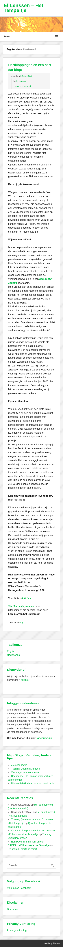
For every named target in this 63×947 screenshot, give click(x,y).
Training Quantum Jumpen (25, 768)
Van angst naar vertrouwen (25, 772)
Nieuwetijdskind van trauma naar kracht (32, 783)
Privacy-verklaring (17, 930)
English (11, 651)
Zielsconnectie (19, 765)
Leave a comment (22, 86)
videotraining (44, 738)
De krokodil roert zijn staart (22, 849)
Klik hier (24, 680)
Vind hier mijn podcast (21, 606)
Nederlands (13, 655)
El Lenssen (21, 81)
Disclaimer (13, 909)
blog (21, 622)
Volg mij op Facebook (19, 888)
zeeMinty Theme (51, 943)
